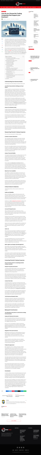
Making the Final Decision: (9, 73)
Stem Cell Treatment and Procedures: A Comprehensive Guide (36, 16)
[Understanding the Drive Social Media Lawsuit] (34, 75)
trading (10, 50)
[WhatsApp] (2, 51)
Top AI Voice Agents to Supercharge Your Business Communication (36, 436)
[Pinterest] (2, 45)
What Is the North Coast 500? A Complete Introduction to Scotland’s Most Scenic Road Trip (36, 23)
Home (1, 0)
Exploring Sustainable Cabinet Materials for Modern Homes (37, 29)
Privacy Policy (8, 0)
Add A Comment (13, 420)
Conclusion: (7, 78)
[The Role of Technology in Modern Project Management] (31, 41)
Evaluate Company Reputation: (10, 61)
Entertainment (11, 7)
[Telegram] (2, 49)
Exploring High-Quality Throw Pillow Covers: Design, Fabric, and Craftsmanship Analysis (35, 57)
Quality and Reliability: (9, 65)
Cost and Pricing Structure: (10, 66)
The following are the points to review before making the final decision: (15, 74)
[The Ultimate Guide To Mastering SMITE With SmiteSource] (30, 431)
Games (15, 7)
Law (29, 72)
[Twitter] (2, 43)
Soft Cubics (27, 452)
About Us (4, 0)
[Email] (2, 47)
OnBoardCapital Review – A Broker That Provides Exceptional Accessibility (22, 415)
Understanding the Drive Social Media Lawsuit (34, 80)
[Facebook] (2, 41)
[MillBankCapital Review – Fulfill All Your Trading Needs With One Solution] (5, 411)
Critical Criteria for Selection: (10, 64)
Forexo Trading (4, 11)
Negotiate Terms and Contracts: (11, 76)
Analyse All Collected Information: (11, 75)
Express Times (16, 452)
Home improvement (31, 49)
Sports (28, 7)
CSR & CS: (8, 67)
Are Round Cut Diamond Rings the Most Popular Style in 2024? (34, 68)
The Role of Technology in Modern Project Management (36, 41)
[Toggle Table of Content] (23, 56)
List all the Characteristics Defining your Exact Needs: (13, 58)
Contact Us (11, 0)
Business (7, 7)
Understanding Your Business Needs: (11, 57)
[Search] (39, 7)
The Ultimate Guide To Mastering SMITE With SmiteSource (36, 431)
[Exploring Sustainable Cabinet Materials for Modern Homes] (31, 29)
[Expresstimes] (20, 4)
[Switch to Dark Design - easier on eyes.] (38, 7)
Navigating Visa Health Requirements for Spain (36, 35)
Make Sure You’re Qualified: (10, 63)
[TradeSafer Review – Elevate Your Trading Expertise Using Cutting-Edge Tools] (14, 411)
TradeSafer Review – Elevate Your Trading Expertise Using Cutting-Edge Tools (14, 415)
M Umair (7, 400)
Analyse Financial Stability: (10, 62)
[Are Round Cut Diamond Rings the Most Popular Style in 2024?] (34, 63)
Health (22, 7)
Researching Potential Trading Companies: (11, 60)
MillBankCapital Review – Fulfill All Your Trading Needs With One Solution (5, 415)
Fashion (18, 7)
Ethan (31, 81)
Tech (30, 7)
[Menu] (1, 7)
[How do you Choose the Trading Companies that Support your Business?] (13, 29)
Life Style (24, 7)
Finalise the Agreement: (10, 77)
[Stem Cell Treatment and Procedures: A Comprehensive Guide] (31, 15)
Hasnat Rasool (32, 70)
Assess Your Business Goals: (10, 59)
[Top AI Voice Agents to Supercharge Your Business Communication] (30, 436)
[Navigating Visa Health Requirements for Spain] (31, 35)
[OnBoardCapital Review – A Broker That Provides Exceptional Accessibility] (22, 411)
